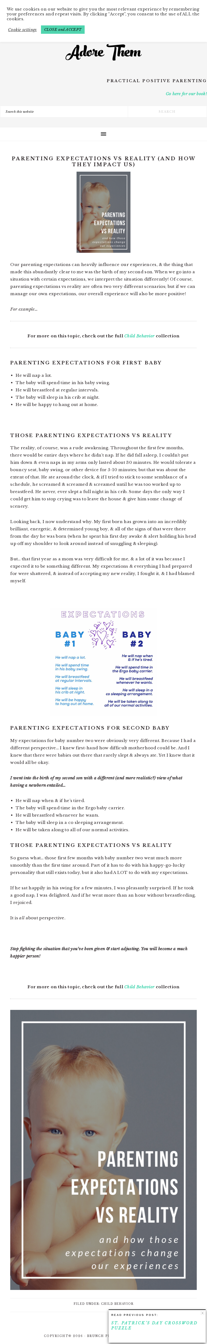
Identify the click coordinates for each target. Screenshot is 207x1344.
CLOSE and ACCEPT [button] (63, 29)
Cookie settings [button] (22, 29)
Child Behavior (139, 335)
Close (202, 1313)
